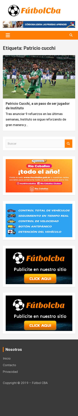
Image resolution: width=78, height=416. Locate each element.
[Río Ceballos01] (39, 162)
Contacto (9, 365)
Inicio (7, 358)
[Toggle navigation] (8, 35)
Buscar (68, 143)
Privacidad (10, 372)
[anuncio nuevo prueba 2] (39, 251)
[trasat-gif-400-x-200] (39, 206)
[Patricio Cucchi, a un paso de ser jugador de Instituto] (39, 77)
